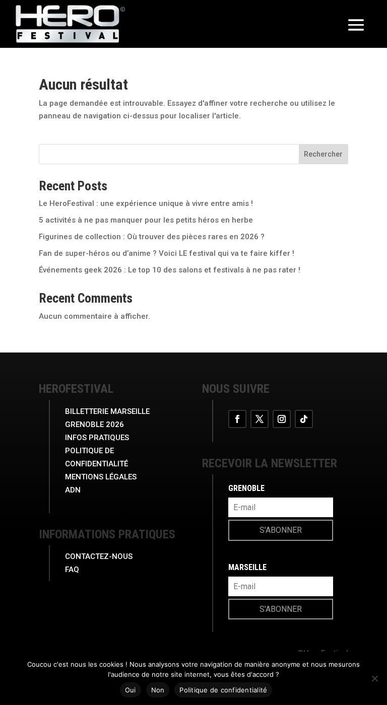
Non (158, 690)
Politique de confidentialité (223, 690)
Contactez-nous (99, 556)
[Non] (374, 678)
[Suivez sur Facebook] (237, 419)
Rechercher (323, 154)
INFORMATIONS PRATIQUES (107, 534)
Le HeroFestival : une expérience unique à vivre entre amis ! (146, 203)
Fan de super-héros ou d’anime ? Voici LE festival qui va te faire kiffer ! (166, 253)
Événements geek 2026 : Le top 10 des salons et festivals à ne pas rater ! (169, 269)
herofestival (76, 389)
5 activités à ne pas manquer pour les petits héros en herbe (146, 220)
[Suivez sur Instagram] (282, 419)
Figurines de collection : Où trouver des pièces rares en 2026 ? (152, 236)
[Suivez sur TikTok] (304, 419)
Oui (130, 690)
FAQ (72, 569)
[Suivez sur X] (259, 419)
